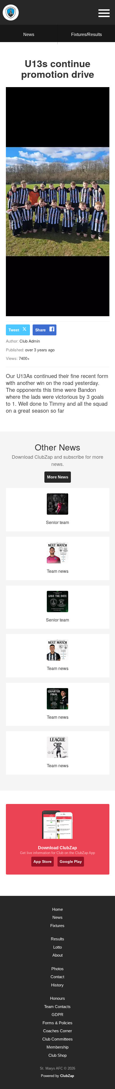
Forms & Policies (57, 1023)
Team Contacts (57, 1006)
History (57, 985)
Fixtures (57, 925)
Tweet (14, 329)
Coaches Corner (57, 1031)
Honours (57, 998)
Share (40, 329)
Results (57, 939)
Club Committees (57, 1039)
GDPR (57, 1014)
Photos (57, 968)
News (28, 34)
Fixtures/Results (86, 34)
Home (57, 909)
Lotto (57, 947)
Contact (57, 976)
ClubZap (67, 1076)
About (57, 955)
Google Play (71, 861)
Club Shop (57, 1055)
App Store (42, 861)
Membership (57, 1047)
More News (57, 477)
